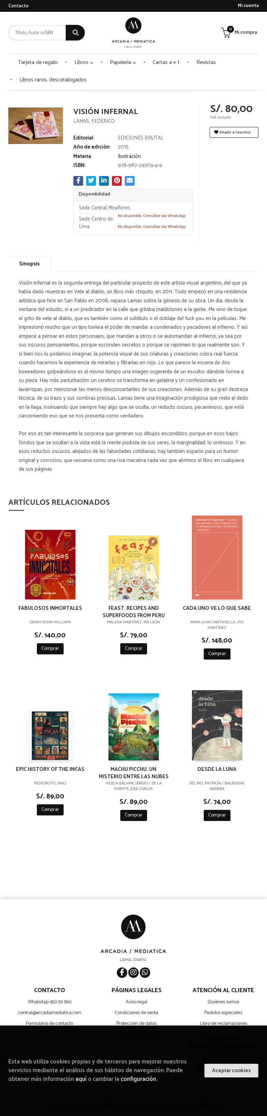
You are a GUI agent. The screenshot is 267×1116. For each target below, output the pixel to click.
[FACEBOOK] (122, 972)
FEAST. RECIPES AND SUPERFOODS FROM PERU (134, 612)
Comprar (50, 649)
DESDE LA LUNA (216, 770)
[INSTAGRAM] (133, 972)
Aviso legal (136, 1002)
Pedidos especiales (223, 1013)
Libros (82, 62)
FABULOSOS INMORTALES (50, 609)
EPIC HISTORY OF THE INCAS (50, 770)
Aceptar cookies (231, 1070)
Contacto (18, 6)
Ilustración (129, 156)
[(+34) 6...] (145, 972)
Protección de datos (136, 1024)
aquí (81, 1079)
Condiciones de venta (136, 1013)
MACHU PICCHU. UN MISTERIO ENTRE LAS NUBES (134, 773)
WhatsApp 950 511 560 (49, 1002)
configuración (138, 1079)
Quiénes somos (223, 1002)
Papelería (121, 62)
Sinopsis (29, 264)
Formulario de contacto (49, 1024)
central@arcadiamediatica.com (49, 1013)
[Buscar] (75, 33)
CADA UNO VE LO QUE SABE (217, 609)
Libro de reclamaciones (223, 1024)
